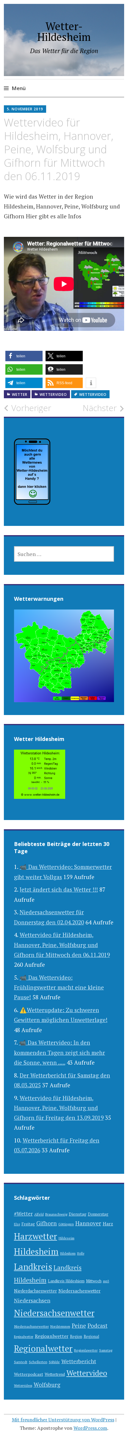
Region (76, 1336)
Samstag (105, 1350)
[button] (24, 356)
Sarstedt (20, 1362)
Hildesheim (36, 1251)
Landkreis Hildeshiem (66, 1281)
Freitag (28, 1224)
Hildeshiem (68, 1253)
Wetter (19, 394)
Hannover (88, 1223)
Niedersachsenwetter (54, 1312)
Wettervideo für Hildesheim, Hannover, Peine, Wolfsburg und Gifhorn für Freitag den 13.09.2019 (59, 1108)
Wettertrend (55, 1374)
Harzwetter (35, 1236)
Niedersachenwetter (79, 1291)
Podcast (97, 1326)
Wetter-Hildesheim (64, 31)
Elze (17, 1224)
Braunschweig (56, 1214)
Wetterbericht (78, 1361)
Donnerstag (98, 1214)
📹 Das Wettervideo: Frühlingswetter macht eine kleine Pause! (59, 987)
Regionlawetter (86, 1350)
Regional (91, 1336)
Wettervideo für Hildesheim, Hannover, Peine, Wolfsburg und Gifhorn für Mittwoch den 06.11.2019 (62, 944)
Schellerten (38, 1362)
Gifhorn (46, 1223)
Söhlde (54, 1362)
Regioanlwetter (51, 1336)
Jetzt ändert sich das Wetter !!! (59, 889)
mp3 (106, 1281)
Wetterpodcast (28, 1374)
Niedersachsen (32, 1300)
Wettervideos (23, 1385)
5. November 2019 (25, 109)
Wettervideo (53, 394)
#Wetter (23, 1213)
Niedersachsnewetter (31, 1326)
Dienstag (77, 1214)
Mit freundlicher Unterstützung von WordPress (63, 1419)
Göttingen (66, 1224)
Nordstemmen (60, 1326)
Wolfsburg (47, 1384)
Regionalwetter (43, 1348)
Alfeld (39, 1214)
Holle (80, 1253)
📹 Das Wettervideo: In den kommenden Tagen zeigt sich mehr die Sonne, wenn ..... (59, 1052)
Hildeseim (66, 1238)
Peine (79, 1325)
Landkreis (33, 1266)
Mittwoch (94, 1281)
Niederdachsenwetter (35, 1291)
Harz (108, 1223)
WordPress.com (90, 1428)
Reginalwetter (23, 1337)
